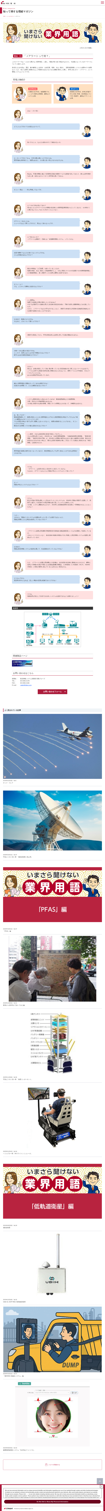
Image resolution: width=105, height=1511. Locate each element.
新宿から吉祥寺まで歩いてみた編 (14, 1005)
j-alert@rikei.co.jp (25, 685)
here (27, 1494)
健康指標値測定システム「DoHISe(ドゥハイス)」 (19, 1450)
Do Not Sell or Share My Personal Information (52, 1501)
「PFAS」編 (7, 931)
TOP (4, 16)
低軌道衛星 (6, 1227)
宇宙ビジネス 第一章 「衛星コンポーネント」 (18, 1079)
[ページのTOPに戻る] (100, 1481)
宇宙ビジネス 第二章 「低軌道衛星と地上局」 (18, 857)
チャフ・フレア (8, 783)
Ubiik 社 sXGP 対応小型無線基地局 (14, 1302)
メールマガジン (10, 16)
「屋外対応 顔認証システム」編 (13, 1376)
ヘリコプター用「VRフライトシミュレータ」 (17, 1153)
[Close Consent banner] (101, 1486)
